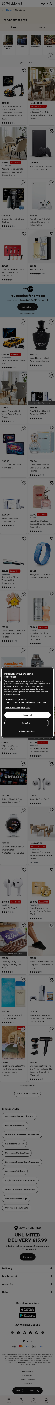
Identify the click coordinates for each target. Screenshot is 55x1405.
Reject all (26, 723)
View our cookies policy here (17, 708)
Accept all (27, 715)
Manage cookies (27, 731)
